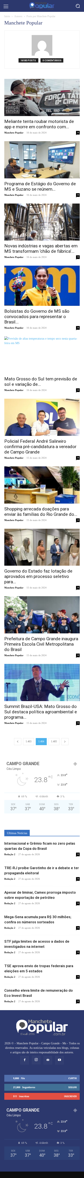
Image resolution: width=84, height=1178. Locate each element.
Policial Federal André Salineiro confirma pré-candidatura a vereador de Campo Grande (40, 447)
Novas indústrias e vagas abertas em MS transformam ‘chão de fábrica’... (41, 248)
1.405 (54, 741)
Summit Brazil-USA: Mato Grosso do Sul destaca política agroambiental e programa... (40, 712)
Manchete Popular (13, 132)
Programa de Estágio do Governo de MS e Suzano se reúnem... (40, 186)
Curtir (72, 1078)
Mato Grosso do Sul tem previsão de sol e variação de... (40, 381)
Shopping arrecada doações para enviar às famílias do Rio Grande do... (40, 511)
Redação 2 (9, 854)
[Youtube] (59, 1060)
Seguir (72, 1087)
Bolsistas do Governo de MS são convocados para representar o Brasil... (36, 317)
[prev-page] (17, 741)
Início (7, 16)
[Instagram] (36, 1060)
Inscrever (70, 1096)
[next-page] (64, 741)
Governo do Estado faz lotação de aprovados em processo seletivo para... (38, 576)
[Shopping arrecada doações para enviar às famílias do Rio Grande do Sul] (42, 485)
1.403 (28, 741)
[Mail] (48, 1060)
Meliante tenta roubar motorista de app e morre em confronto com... (39, 124)
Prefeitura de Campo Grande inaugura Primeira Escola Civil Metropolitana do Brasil (41, 644)
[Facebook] (24, 1060)
